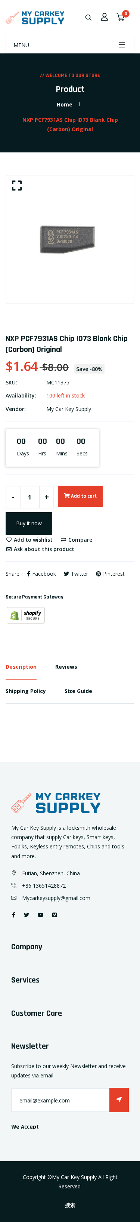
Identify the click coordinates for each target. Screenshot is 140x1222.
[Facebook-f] (13, 914)
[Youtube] (40, 914)
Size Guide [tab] (78, 690)
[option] (70, 239)
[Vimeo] (54, 914)
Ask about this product (43, 549)
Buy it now (29, 523)
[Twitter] (26, 914)
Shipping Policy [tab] (26, 690)
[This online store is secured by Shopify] (26, 614)
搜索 (70, 1205)
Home (64, 104)
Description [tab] (21, 666)
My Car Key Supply (68, 408)
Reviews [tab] (66, 666)
